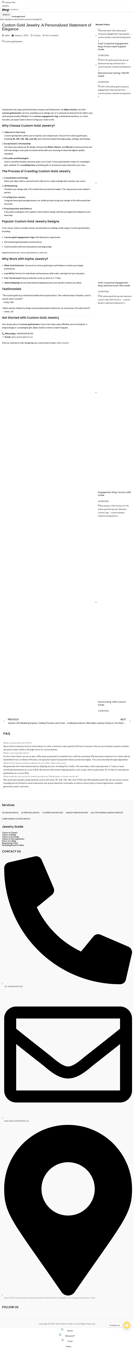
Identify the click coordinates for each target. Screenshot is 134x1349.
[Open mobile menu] (131, 4)
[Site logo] (11, 3)
